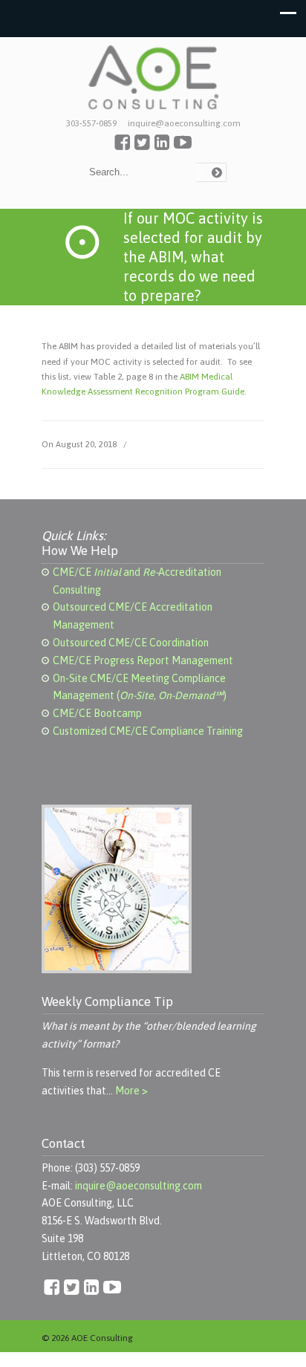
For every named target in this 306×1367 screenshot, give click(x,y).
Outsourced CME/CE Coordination (131, 643)
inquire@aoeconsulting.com (138, 1186)
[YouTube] (183, 147)
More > (131, 1091)
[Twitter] (142, 147)
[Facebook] (122, 147)
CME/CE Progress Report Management (143, 660)
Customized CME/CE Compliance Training (148, 731)
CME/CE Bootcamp (97, 713)
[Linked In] (161, 147)
